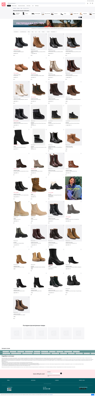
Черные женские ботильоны (63, 353)
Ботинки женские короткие (37, 353)
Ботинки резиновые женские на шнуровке (27, 353)
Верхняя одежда (14, 5)
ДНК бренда (36, 5)
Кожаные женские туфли (87, 353)
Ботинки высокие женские (76, 351)
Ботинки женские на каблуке (44, 351)
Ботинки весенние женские (20, 351)
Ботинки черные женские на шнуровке (45, 353)
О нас (33, 5)
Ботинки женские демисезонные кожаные (16, 353)
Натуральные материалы (21, 5)
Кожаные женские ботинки (71, 353)
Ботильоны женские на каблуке (55, 353)
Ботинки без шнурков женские (6, 353)
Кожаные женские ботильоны (79, 353)
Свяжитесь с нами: (82, 380)
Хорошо (93, 394)
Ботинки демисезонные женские (29, 351)
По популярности (16, 31)
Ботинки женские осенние (13, 351)
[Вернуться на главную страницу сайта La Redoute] (3, 4)
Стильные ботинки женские (60, 351)
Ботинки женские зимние (6, 351)
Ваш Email (49, 371)
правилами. (51, 394)
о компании (57, 380)
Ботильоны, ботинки (26, 8)
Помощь (8, 380)
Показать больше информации (47, 383)
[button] (92, 3)
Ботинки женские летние (37, 351)
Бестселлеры (28, 5)
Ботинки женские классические (68, 351)
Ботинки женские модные (52, 351)
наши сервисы (33, 380)
